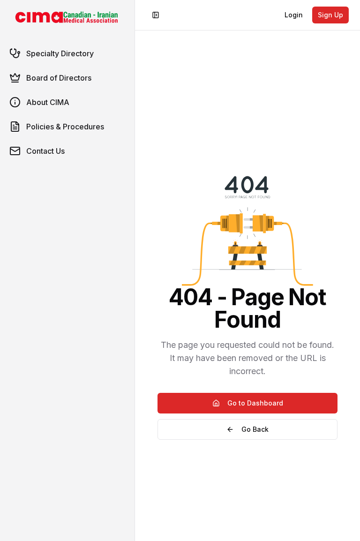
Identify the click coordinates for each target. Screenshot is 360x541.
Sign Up (330, 15)
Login (294, 15)
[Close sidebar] (155, 15)
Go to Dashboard (255, 403)
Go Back (255, 429)
